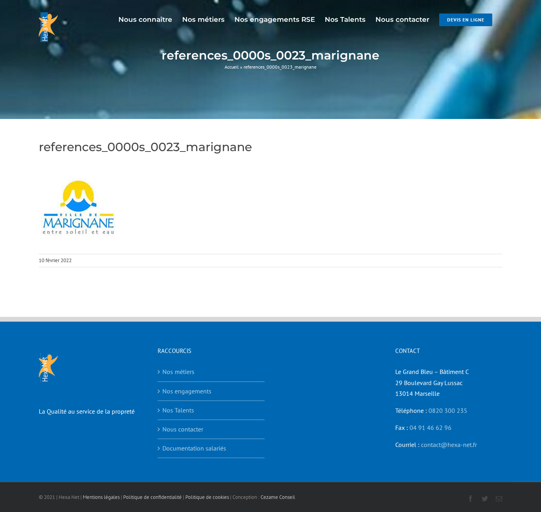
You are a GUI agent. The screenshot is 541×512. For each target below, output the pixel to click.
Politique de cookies (207, 497)
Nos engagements (186, 391)
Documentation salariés (194, 448)
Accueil (232, 67)
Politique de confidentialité (152, 497)
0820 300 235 (448, 410)
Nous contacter (182, 429)
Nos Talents (178, 410)
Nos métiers (178, 372)
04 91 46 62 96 (430, 427)
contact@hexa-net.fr (449, 445)
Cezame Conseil (278, 497)
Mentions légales (101, 497)
